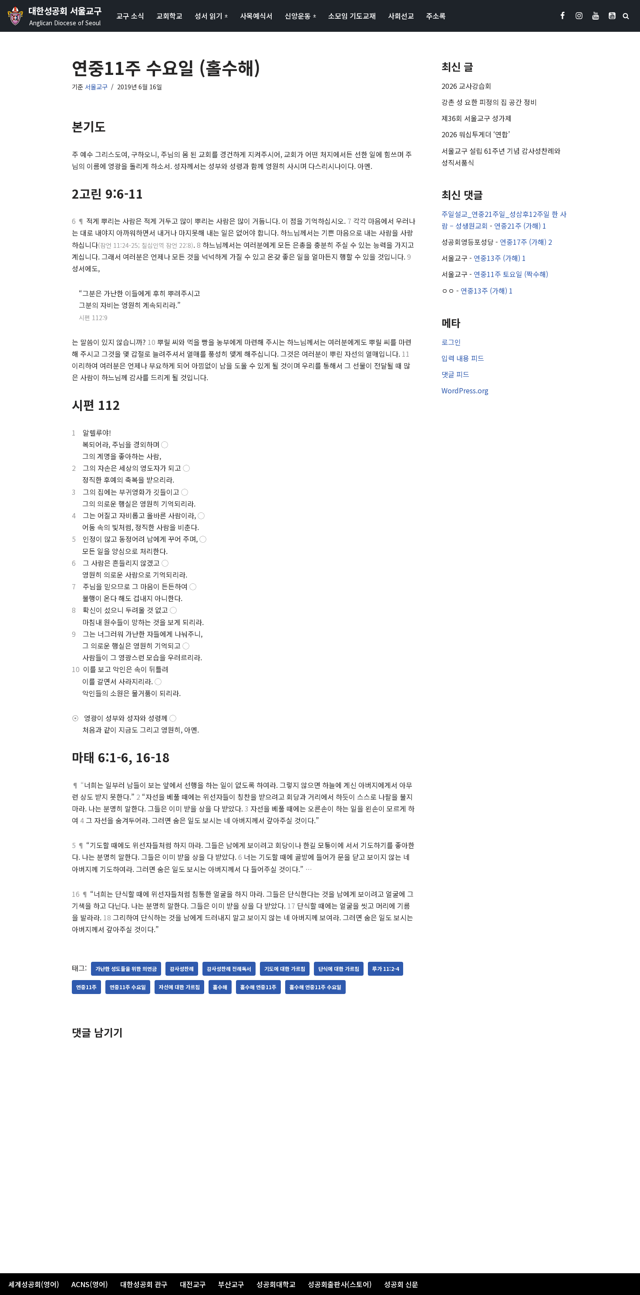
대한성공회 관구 (144, 1284)
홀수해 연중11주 (258, 987)
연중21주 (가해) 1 (520, 225)
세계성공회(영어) (33, 1284)
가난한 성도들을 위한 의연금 (126, 968)
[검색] (626, 16)
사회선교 (401, 15)
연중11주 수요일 (128, 987)
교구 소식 (130, 15)
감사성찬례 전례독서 (229, 968)
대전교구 (193, 1284)
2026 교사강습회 (466, 86)
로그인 (451, 342)
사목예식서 (256, 15)
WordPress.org (464, 390)
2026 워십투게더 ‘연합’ (475, 134)
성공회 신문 (401, 1284)
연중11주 (86, 987)
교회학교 (169, 15)
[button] (226, 15)
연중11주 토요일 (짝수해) (511, 274)
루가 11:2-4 (385, 968)
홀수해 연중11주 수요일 (315, 987)
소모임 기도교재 (352, 15)
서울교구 (96, 86)
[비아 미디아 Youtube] (612, 16)
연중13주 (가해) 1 (500, 258)
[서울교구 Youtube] (595, 16)
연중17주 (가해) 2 (526, 242)
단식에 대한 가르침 (338, 968)
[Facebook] (562, 16)
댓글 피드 (455, 374)
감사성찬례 (182, 968)
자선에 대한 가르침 (179, 987)
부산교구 (231, 1284)
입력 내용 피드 (462, 358)
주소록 (436, 15)
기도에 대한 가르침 (284, 968)
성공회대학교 (276, 1284)
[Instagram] (579, 16)
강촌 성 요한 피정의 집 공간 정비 (489, 102)
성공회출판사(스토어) (340, 1284)
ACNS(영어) (89, 1284)
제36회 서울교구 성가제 (476, 118)
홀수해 (220, 987)
